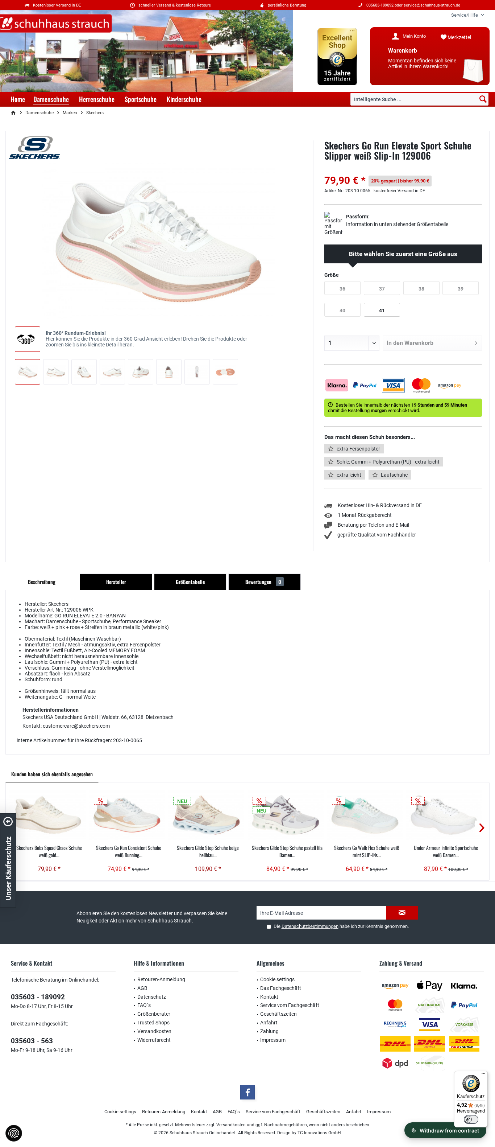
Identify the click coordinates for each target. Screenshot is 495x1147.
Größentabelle (190, 581)
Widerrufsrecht (154, 1040)
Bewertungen (263, 581)
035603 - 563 (32, 1041)
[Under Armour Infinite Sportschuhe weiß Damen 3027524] (446, 815)
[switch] (471, 1119)
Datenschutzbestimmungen (310, 926)
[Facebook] (247, 1092)
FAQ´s (144, 1005)
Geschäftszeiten (278, 1014)
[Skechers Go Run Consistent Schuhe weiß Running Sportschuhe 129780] (128, 815)
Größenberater (153, 1014)
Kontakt (269, 997)
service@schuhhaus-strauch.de (432, 5)
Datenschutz (151, 997)
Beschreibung (41, 581)
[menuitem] (465, 15)
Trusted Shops (153, 1022)
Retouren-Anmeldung (161, 979)
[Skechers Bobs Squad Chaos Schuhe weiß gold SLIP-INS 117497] (49, 815)
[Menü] (483, 1075)
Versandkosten (154, 1031)
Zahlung (269, 1031)
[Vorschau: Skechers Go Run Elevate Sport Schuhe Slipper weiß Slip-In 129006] (27, 372)
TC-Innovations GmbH (319, 1132)
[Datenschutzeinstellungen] (13, 1133)
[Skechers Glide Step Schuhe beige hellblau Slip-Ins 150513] (208, 815)
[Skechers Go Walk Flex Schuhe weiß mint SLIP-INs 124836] (366, 815)
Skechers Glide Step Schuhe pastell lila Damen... (287, 851)
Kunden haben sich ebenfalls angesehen (52, 774)
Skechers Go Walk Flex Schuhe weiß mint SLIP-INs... (366, 851)
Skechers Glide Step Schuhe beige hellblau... (208, 851)
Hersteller (116, 581)
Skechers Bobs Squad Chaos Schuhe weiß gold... (49, 851)
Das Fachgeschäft (280, 988)
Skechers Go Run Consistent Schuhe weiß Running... (128, 851)
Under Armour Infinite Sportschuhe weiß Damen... (446, 851)
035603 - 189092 (38, 997)
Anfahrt (269, 1022)
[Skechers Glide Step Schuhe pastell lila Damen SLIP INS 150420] (287, 815)
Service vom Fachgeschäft (289, 1005)
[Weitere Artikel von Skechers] (34, 147)
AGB (142, 988)
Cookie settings (277, 979)
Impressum (273, 1040)
